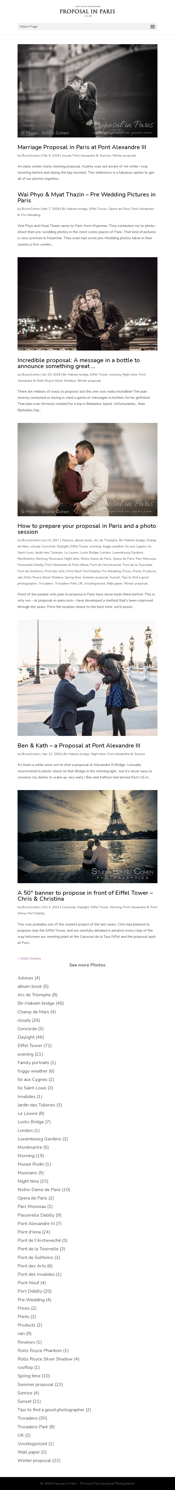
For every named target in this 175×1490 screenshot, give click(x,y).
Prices (126, 571)
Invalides (27, 1096)
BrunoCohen (31, 155)
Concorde (48, 546)
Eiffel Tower (98, 209)
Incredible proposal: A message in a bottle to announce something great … (79, 363)
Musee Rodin (31, 1164)
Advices (67, 540)
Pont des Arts (55, 571)
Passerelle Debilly (31, 565)
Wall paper (114, 583)
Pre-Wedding (30, 215)
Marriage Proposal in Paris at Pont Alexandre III (82, 147)
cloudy (66, 155)
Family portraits (33, 1063)
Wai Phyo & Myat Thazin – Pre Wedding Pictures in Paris (87, 197)
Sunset (115, 577)
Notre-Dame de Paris (96, 559)
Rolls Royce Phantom (40, 1351)
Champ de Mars (33, 1012)
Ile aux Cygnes (136, 546)
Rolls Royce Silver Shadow (56, 381)
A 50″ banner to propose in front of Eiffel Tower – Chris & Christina (85, 896)
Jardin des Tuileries (49, 552)
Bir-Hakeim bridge (75, 209)
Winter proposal (124, 155)
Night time (129, 374)
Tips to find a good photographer (51, 1410)
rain (20, 577)
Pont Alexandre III (85, 155)
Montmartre (26, 559)
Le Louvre (71, 552)
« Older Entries (29, 958)
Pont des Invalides (36, 1274)
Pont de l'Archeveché (105, 565)
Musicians (56, 559)
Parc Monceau (146, 559)
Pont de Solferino (30, 571)
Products (149, 571)
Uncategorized (94, 583)
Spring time (73, 577)
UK (80, 583)
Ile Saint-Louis (32, 1088)
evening (115, 374)
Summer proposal (95, 577)
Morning (41, 559)
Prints (137, 571)
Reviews (26, 1342)
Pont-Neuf (74, 571)
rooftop (25, 1367)
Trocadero (46, 583)
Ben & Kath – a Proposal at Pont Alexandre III (79, 746)
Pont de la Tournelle (137, 565)
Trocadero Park (66, 583)
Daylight (63, 546)
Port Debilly (91, 571)
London (105, 552)
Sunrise (105, 155)
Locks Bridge (89, 552)
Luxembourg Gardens (127, 552)
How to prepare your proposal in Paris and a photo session (87, 529)
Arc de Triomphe (106, 540)
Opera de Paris (119, 209)
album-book (83, 540)
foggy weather (113, 546)
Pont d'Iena (80, 565)
